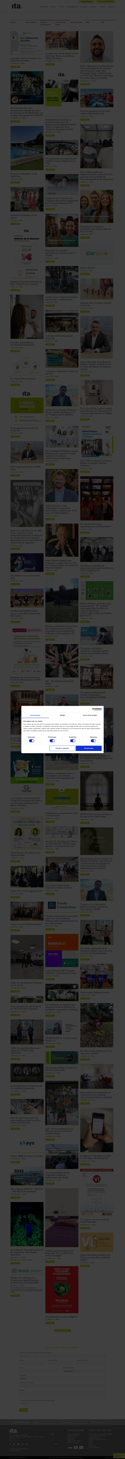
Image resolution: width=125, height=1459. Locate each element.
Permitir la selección (62, 748)
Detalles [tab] (62, 715)
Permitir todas (88, 748)
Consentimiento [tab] (35, 715)
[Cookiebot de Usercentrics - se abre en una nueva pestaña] (94, 709)
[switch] (52, 740)
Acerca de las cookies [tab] (90, 715)
